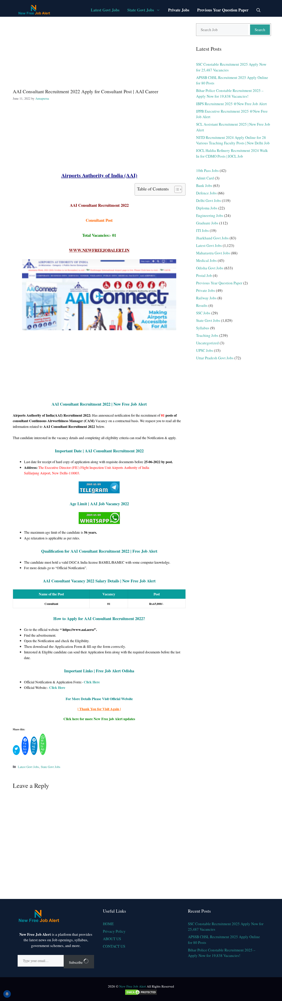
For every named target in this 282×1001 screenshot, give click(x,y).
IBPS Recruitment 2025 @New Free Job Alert (231, 103)
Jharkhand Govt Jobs (212, 237)
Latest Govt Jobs (105, 10)
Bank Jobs (204, 185)
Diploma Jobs (206, 208)
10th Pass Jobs (207, 170)
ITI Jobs (202, 230)
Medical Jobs (206, 260)
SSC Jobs (203, 312)
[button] (258, 10)
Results (202, 305)
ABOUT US (112, 938)
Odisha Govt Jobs (209, 267)
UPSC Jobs (204, 350)
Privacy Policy (114, 931)
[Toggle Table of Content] (176, 189)
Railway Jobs (206, 297)
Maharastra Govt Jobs (213, 252)
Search (260, 29)
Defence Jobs (206, 193)
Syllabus (202, 327)
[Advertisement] (99, 52)
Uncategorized (207, 342)
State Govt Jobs (140, 10)
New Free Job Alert (132, 986)
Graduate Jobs (207, 223)
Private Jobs (178, 10)
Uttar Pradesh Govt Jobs (215, 357)
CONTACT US (114, 946)
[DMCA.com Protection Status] (141, 994)
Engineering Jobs (209, 215)
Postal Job (204, 275)
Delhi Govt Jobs (208, 200)
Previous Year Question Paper (223, 10)
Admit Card (205, 178)
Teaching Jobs (207, 335)
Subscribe (76, 962)
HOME (108, 923)
